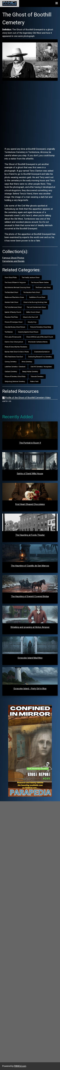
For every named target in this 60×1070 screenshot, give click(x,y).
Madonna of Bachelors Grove (14, 297)
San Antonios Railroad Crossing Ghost (17, 287)
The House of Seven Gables (40, 282)
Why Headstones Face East (14, 357)
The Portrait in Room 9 (30, 443)
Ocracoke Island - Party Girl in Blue (30, 688)
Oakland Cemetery (11, 371)
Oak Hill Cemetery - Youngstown (41, 366)
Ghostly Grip (32, 322)
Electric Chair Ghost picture (14, 342)
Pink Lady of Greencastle (13, 337)
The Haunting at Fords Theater (30, 535)
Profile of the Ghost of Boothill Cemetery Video (28, 397)
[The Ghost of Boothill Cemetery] (30, 60)
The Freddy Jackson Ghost (30, 277)
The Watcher (9, 332)
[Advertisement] (30, 113)
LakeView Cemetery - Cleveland (15, 366)
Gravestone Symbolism (42, 352)
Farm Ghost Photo (11, 277)
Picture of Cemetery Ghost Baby (40, 327)
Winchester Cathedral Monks (38, 342)
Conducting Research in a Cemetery (40, 357)
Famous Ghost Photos (13, 258)
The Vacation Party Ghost (31, 292)
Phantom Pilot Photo (11, 317)
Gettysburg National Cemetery (15, 381)
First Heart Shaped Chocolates (30, 504)
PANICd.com (20, 1066)
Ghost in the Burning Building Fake (35, 302)
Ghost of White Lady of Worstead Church (39, 337)
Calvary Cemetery (10, 361)
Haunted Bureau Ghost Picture (15, 327)
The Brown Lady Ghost (43, 287)
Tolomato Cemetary (37, 376)
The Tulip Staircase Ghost (13, 307)
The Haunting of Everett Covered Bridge (30, 596)
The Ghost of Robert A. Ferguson (15, 282)
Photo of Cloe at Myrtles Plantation (16, 347)
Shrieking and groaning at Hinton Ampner (30, 627)
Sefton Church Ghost (33, 312)
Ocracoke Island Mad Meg (30, 658)
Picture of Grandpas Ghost (13, 322)
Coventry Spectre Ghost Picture (28, 332)
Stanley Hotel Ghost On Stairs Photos (17, 352)
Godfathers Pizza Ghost (37, 297)
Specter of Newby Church (13, 312)
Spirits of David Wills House (30, 473)
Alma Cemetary (27, 361)
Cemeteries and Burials (13, 261)
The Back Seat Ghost (11, 292)
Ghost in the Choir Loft (30, 317)
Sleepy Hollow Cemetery (30, 371)
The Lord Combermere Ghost (36, 307)
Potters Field (34, 381)
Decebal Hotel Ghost (11, 302)
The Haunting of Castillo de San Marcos (30, 565)
